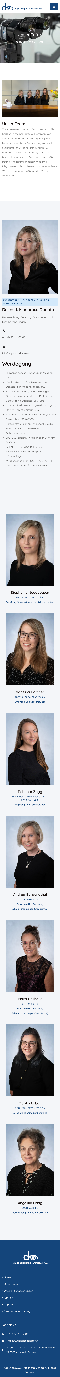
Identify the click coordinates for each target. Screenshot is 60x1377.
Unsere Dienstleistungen (18, 1291)
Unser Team (11, 1284)
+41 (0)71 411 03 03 (13, 337)
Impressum (10, 1304)
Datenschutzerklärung (17, 1311)
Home (22, 42)
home (7, 1277)
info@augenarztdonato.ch (16, 353)
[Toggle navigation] (54, 6)
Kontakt (8, 1297)
